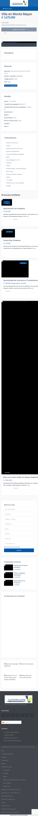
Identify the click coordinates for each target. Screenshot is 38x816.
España (3, 763)
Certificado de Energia (7, 754)
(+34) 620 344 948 (8, 735)
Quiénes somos (5, 806)
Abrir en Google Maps (11, 85)
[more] (26, 216)
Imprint (5, 776)
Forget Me (5, 773)
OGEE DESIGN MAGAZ (7, 796)
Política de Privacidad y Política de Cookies (14, 780)
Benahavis (19, 76)
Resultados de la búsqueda (8, 809)
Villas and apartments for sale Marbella (16, 704)
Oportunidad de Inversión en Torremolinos (20, 280)
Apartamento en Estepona (14, 208)
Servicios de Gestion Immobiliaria (10, 812)
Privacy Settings (7, 783)
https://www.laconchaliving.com (12, 740)
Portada (3, 802)
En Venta (5, 23)
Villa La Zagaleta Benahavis (19, 574)
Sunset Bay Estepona (11, 240)
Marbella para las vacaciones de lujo (10, 789)
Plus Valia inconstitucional (8, 799)
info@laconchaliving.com (11, 738)
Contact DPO (6, 770)
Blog (2, 750)
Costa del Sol (4, 760)
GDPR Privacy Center (6, 767)
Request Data (6, 786)
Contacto (3, 757)
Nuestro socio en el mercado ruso (10, 793)
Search (19, 550)
